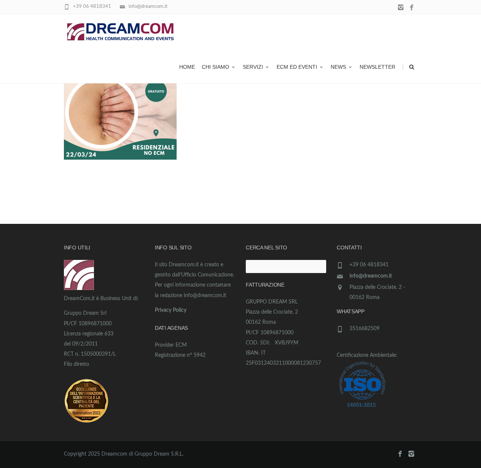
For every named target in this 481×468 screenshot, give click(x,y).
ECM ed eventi (297, 67)
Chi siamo (215, 67)
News (338, 67)
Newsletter (377, 67)
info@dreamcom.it (370, 276)
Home (187, 67)
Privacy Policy (170, 310)
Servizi (253, 67)
